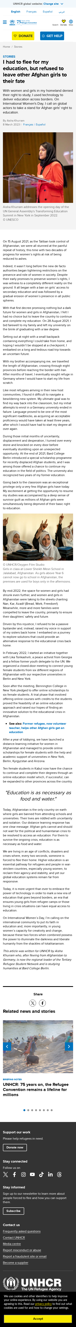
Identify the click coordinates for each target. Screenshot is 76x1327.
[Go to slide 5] (41, 1111)
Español (47, 12)
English (15, 12)
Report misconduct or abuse (22, 1250)
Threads (59, 1174)
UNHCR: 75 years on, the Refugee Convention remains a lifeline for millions (36, 1089)
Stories (18, 47)
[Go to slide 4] (37, 1111)
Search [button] (55, 24)
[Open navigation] (5, 22)
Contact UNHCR (14, 1237)
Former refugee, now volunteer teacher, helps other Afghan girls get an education (37, 727)
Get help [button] (54, 35)
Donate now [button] (14, 1147)
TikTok (41, 1174)
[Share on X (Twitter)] (32, 1003)
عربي (62, 12)
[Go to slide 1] (25, 1111)
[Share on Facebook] (42, 1003)
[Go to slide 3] (33, 1111)
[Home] (23, 22)
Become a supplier (15, 1263)
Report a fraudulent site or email (25, 1256)
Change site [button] (51, 4)
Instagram (23, 1174)
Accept (38, 1318)
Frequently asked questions (22, 1231)
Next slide (69, 1046)
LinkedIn (50, 1174)
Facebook (14, 1174)
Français (32, 12)
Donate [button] (63, 24)
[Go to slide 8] (53, 1111)
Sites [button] (71, 24)
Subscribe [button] (13, 1211)
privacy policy (43, 1304)
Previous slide (7, 1046)
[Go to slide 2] (29, 1111)
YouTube (32, 1174)
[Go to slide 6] (45, 1111)
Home (6, 47)
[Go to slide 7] (49, 1111)
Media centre (12, 1244)
